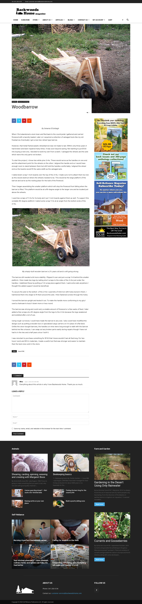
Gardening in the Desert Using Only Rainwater (108, 484)
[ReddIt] (29, 120)
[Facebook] (122, 20)
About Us (47, 20)
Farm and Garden (102, 449)
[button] (127, 20)
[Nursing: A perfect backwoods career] (31, 532)
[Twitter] (19, 120)
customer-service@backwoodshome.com (40, 1)
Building (14, 102)
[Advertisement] (89, 11)
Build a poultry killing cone (75, 501)
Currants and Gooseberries (110, 540)
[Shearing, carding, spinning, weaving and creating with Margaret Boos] (30, 463)
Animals (15, 449)
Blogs (70, 20)
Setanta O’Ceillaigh (24, 102)
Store (35, 20)
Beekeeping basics (62, 474)
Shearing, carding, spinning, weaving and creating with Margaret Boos (29, 475)
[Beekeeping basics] (71, 463)
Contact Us (83, 20)
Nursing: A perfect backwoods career (30, 540)
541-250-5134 (18, 1)
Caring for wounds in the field (65, 540)
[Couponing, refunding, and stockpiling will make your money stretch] (70, 556)
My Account (98, 20)
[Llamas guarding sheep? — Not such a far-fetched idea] (17, 493)
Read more (99, 504)
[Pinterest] (24, 120)
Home (15, 20)
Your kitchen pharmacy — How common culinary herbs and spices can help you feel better (31, 562)
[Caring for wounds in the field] (70, 532)
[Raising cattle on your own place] (17, 504)
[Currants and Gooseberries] (112, 525)
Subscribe (25, 20)
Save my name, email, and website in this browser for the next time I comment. (42, 428)
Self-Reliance (18, 514)
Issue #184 (21, 351)
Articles (59, 20)
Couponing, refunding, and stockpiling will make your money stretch (69, 564)
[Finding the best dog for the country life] (58, 493)
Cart (110, 20)
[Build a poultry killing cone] (58, 504)
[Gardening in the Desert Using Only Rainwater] (112, 467)
